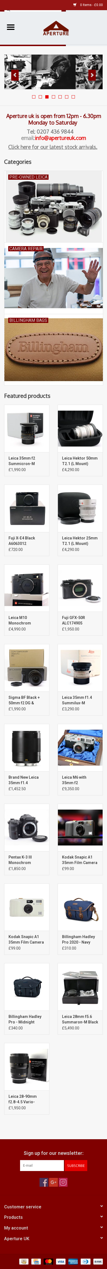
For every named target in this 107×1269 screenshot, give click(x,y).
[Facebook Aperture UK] (44, 1182)
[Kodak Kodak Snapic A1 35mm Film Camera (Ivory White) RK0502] (26, 907)
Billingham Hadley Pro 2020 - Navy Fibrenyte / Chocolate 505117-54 (79, 940)
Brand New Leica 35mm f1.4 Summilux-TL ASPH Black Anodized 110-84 (26, 780)
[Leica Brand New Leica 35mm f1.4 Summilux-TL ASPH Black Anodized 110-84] (26, 747)
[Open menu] (10, 26)
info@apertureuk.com (60, 137)
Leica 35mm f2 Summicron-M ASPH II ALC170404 (26, 461)
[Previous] (15, 75)
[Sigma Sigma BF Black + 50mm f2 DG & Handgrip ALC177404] (26, 667)
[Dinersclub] (85, 1261)
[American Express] (72, 1261)
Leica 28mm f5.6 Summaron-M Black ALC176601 (80, 1019)
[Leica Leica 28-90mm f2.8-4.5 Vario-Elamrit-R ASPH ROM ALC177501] (26, 1066)
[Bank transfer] (97, 1261)
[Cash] (23, 1261)
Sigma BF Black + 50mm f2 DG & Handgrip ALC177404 (24, 700)
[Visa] (60, 1261)
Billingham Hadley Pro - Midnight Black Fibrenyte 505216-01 (25, 1019)
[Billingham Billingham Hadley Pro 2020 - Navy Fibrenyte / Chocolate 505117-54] (80, 907)
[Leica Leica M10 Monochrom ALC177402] (26, 588)
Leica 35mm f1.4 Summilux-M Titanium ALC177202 (77, 700)
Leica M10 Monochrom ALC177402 (20, 620)
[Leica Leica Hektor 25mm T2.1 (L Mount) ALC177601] (80, 508)
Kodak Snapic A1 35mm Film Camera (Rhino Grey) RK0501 (79, 860)
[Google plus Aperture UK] (53, 1182)
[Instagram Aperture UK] (63, 1182)
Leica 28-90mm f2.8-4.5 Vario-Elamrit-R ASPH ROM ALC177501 (23, 1099)
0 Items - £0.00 (91, 5)
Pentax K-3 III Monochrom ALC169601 (20, 860)
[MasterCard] (48, 1261)
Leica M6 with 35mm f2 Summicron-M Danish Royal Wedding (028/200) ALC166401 (79, 780)
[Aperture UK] (64, 28)
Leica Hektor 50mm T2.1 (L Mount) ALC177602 (80, 461)
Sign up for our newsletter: (53, 1153)
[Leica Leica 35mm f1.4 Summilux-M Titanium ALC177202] (80, 667)
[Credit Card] (35, 1261)
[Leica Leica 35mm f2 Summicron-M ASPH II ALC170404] (26, 428)
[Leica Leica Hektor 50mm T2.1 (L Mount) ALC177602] (80, 428)
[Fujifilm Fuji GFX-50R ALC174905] (80, 588)
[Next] (92, 75)
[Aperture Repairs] (53, 72)
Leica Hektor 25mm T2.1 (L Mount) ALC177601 (80, 541)
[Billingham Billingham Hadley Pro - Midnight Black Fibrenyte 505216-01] (26, 987)
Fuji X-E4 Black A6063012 (22, 541)
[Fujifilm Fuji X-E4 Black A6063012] (26, 508)
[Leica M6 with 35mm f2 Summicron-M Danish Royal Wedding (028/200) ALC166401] (80, 747)
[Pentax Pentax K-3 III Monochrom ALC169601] (26, 827)
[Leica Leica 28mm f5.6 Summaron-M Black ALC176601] (80, 987)
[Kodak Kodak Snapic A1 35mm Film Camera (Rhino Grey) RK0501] (80, 827)
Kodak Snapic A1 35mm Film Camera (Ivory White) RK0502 (26, 940)
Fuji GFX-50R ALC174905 (73, 620)
